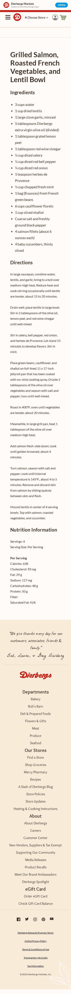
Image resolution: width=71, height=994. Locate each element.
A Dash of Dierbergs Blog (35, 787)
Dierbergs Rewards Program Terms (35, 932)
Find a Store (35, 757)
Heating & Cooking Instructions (35, 809)
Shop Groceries (35, 765)
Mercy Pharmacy (35, 772)
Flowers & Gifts (35, 721)
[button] (55, 17)
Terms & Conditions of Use (35, 949)
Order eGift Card (35, 896)
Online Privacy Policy (36, 941)
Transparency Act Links (36, 957)
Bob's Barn (35, 706)
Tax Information (35, 966)
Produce (35, 735)
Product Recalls (35, 867)
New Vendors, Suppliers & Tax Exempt (35, 845)
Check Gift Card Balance (36, 903)
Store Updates (36, 801)
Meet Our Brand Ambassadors (35, 874)
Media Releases (35, 860)
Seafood (35, 743)
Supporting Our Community (35, 852)
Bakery (35, 699)
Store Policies (35, 794)
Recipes (35, 779)
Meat (35, 728)
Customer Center (35, 838)
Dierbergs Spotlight (35, 882)
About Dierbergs (35, 823)
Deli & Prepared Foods (35, 713)
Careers (35, 830)
